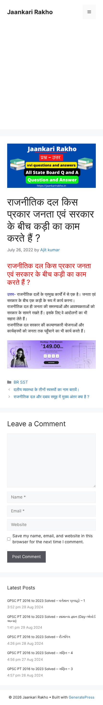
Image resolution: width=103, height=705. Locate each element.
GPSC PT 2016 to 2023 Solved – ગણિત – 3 (40, 669)
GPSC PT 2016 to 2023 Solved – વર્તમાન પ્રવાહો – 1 (46, 601)
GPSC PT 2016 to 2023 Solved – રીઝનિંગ (38, 637)
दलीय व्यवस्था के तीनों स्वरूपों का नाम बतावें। (46, 389)
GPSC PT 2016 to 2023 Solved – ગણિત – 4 (40, 653)
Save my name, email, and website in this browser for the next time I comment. (52, 538)
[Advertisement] (51, 77)
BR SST (21, 382)
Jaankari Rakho (30, 12)
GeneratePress (81, 697)
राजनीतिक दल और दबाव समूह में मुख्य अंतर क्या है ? (51, 396)
